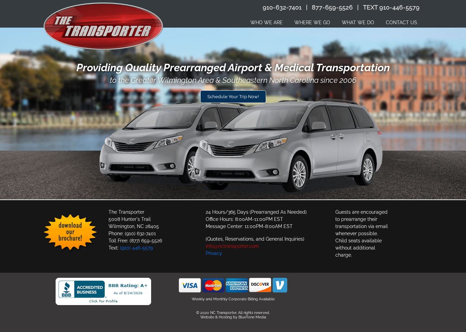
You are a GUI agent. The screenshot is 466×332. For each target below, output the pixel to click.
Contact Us (401, 22)
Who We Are (266, 22)
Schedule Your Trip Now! (233, 96)
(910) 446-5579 (136, 248)
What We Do (358, 22)
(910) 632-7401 (140, 233)
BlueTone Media (252, 317)
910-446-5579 (399, 7)
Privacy (214, 253)
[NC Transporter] (103, 26)
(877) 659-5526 (146, 240)
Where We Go (312, 22)
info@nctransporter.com (232, 246)
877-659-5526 (332, 7)
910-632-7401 (282, 7)
